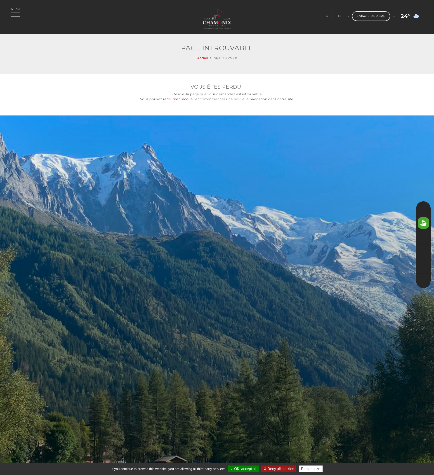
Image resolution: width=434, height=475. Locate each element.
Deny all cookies (280, 469)
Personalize (310, 469)
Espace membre (371, 16)
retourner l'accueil (178, 99)
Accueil (202, 58)
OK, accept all (245, 469)
